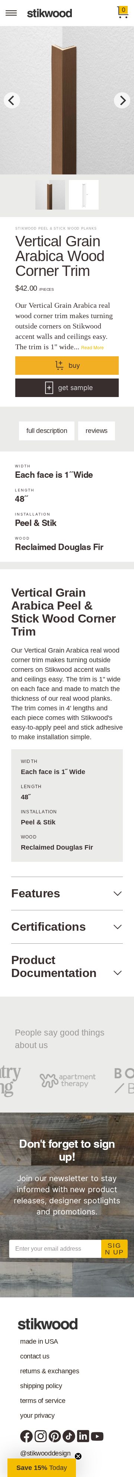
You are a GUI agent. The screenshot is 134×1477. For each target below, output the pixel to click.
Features (35, 893)
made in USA (39, 1341)
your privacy (37, 1415)
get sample (75, 387)
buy (74, 365)
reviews (96, 430)
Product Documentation (54, 967)
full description (46, 430)
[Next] (122, 100)
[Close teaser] (78, 1456)
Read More (92, 347)
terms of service (42, 1400)
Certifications (48, 926)
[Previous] (12, 100)
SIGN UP (114, 1249)
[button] (41, 1467)
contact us (34, 1356)
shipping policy (41, 1386)
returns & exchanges (49, 1371)
